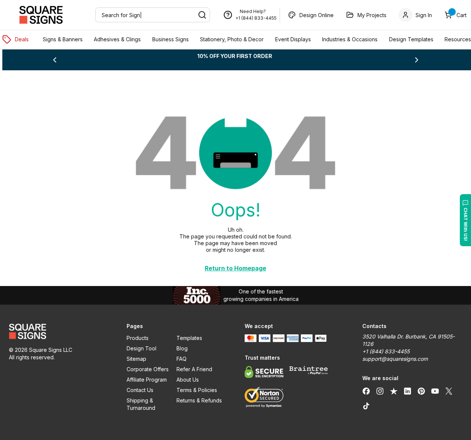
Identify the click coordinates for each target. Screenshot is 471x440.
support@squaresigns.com (395, 359)
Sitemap (136, 359)
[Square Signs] (41, 15)
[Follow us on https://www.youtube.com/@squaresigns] (435, 390)
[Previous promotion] (54, 59)
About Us (187, 379)
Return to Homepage (235, 268)
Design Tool (141, 348)
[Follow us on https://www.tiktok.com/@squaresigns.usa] (366, 405)
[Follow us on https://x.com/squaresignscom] (449, 390)
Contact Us (140, 390)
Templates (189, 338)
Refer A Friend (194, 369)
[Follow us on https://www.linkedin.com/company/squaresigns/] (407, 390)
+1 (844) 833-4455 (256, 18)
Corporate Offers (148, 369)
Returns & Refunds (199, 400)
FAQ (181, 359)
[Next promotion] (416, 59)
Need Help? (253, 11)
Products (138, 338)
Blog (182, 348)
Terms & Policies (196, 390)
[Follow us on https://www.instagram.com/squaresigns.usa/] (380, 390)
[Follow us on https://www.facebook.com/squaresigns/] (366, 390)
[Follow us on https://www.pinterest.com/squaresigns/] (421, 390)
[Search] (202, 14)
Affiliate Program (147, 379)
